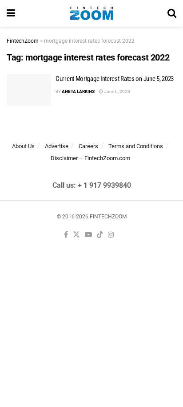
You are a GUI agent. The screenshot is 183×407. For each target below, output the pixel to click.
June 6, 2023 (116, 91)
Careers (88, 146)
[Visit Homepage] (91, 13)
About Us (23, 146)
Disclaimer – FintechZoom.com (90, 158)
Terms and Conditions (135, 146)
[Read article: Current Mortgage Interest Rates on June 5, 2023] (29, 90)
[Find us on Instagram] (111, 235)
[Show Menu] (11, 13)
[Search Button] (171, 13)
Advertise (56, 146)
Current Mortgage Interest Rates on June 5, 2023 (115, 79)
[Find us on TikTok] (100, 235)
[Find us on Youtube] (88, 235)
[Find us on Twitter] (76, 235)
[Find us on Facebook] (66, 235)
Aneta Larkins (78, 91)
